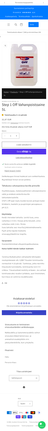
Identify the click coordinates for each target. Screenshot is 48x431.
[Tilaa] (36, 378)
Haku (7, 357)
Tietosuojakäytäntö (13, 426)
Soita (32, 24)
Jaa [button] (5, 283)
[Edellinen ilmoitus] (4, 2)
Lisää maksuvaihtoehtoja (24, 157)
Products (14, 92)
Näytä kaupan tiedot (13, 171)
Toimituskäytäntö (27, 426)
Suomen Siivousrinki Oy (19, 422)
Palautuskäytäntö (35, 422)
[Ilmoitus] (43, 2)
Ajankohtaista (37, 16)
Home (6, 92)
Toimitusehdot (24, 16)
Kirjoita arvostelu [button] (24, 312)
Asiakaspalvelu (11, 16)
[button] (8, 24)
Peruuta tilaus (10, 362)
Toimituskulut (14, 123)
